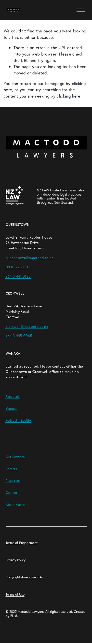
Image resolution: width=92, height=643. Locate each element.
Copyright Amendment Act (25, 577)
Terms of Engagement (22, 543)
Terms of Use (15, 594)
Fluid (13, 616)
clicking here (68, 96)
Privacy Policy (16, 560)
